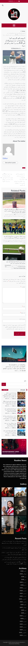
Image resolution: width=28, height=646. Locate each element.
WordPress (16, 643)
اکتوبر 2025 (22, 599)
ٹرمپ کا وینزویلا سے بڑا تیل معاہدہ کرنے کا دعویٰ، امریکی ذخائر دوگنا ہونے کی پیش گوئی (14, 543)
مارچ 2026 (23, 585)
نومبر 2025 (23, 596)
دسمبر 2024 (23, 627)
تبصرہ (23, 286)
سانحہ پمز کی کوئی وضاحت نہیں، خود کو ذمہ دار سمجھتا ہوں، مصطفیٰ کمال (9, 417)
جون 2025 (23, 610)
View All (5, 389)
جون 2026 (23, 576)
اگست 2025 (23, 604)
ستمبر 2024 (23, 635)
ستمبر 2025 (23, 602)
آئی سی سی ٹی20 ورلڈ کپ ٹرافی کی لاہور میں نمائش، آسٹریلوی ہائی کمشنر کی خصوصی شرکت (14, 210)
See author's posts (10, 162)
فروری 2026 (23, 588)
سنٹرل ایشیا (21, 360)
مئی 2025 (23, 613)
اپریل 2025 (23, 616)
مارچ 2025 (23, 618)
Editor (17, 48)
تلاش (25, 381)
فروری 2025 (23, 621)
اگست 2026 (23, 571)
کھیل (24, 167)
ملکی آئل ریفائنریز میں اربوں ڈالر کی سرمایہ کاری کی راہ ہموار (9, 432)
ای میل (22, 312)
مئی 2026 (23, 579)
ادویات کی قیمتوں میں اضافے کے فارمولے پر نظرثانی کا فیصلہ (10, 410)
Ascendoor (22, 642)
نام (23, 306)
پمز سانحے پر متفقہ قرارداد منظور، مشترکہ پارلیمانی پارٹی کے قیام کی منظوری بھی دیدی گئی (9, 394)
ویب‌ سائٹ (22, 319)
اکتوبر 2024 (22, 632)
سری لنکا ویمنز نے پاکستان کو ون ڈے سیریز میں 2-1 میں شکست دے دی (14, 237)
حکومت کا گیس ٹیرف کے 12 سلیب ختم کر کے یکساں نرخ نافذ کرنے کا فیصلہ (9, 403)
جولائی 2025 (23, 607)
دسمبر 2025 (23, 593)
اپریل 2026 (23, 582)
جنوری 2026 (23, 590)
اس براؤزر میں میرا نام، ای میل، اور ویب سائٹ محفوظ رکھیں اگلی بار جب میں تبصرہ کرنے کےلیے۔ (14, 327)
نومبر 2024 (23, 629)
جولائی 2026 (23, 574)
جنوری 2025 (23, 624)
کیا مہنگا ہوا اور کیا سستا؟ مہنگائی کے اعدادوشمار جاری (10, 424)
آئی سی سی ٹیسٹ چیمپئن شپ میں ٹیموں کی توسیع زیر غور (15, 262)
